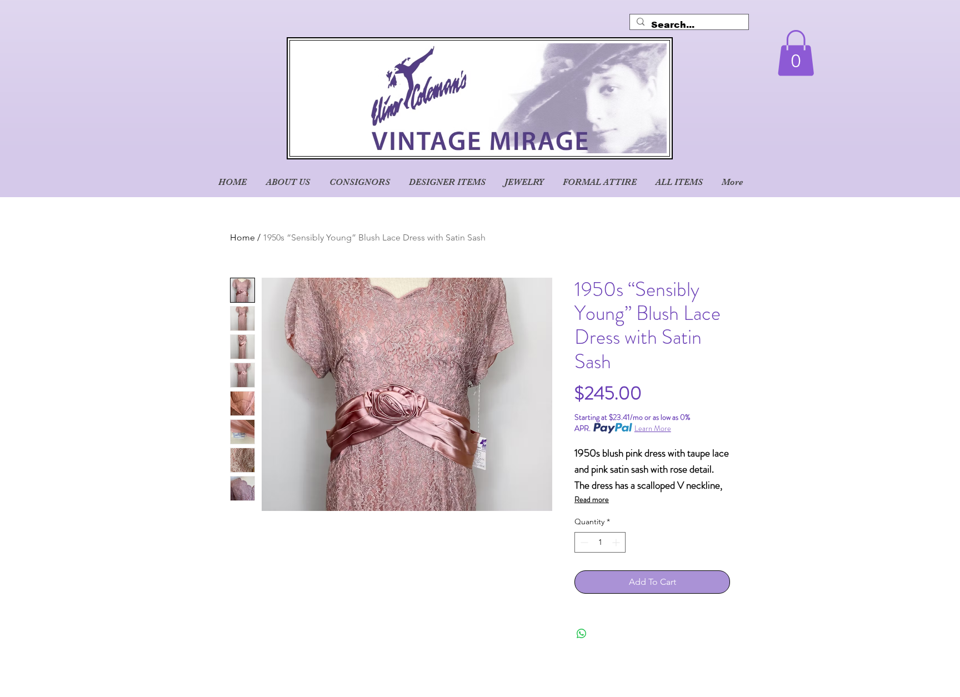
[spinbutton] (600, 542)
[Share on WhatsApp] (581, 633)
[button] (796, 53)
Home (242, 237)
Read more (591, 499)
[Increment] (617, 542)
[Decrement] (583, 542)
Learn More (652, 428)
